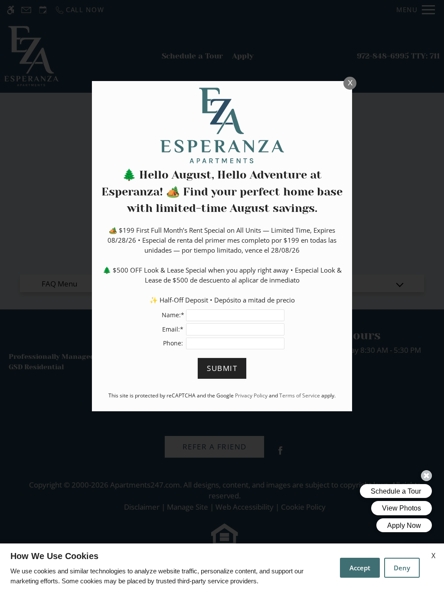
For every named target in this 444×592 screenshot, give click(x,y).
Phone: (173, 343)
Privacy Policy (251, 395)
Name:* (173, 315)
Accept (359, 567)
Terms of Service (299, 395)
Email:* (172, 329)
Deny (402, 567)
